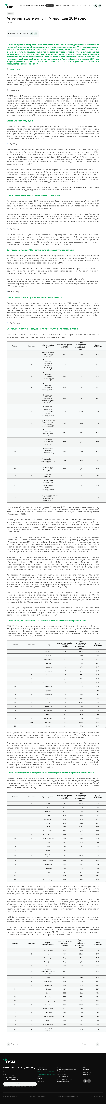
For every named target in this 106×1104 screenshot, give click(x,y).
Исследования (25, 5)
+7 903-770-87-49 (63, 1081)
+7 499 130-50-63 (87, 5)
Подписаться (20, 1083)
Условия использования (37, 1096)
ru (77, 6)
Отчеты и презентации (11, 1079)
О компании (16, 5)
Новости (49, 5)
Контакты (58, 5)
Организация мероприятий (46, 1074)
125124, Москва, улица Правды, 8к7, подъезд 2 (67, 1070)
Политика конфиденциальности (68, 1096)
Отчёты (41, 5)
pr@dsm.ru (86, 1074)
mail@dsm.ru (87, 1069)
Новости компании (10, 1077)
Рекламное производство (46, 1071)
